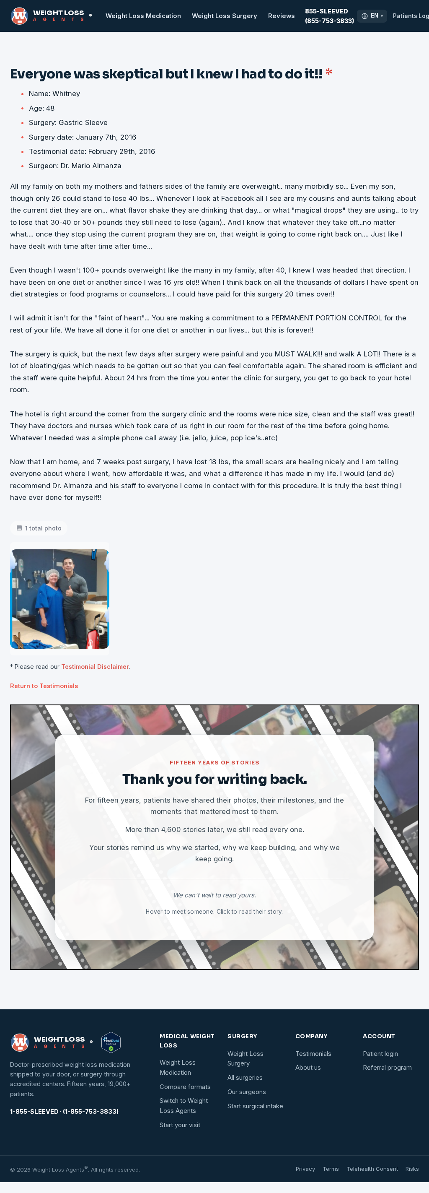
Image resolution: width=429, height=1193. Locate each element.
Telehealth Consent (372, 1168)
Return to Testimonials (44, 685)
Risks (412, 1168)
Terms (331, 1168)
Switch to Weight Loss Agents (184, 1106)
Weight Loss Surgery (224, 16)
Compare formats (185, 1087)
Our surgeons (246, 1092)
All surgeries (245, 1077)
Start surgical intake (255, 1106)
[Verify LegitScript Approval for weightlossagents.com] (111, 1042)
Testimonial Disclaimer (95, 666)
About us (308, 1067)
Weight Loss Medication (143, 16)
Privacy (305, 1168)
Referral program (387, 1067)
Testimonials (313, 1054)
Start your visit (180, 1125)
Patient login (380, 1054)
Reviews (281, 16)
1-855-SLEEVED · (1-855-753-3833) (64, 1111)
